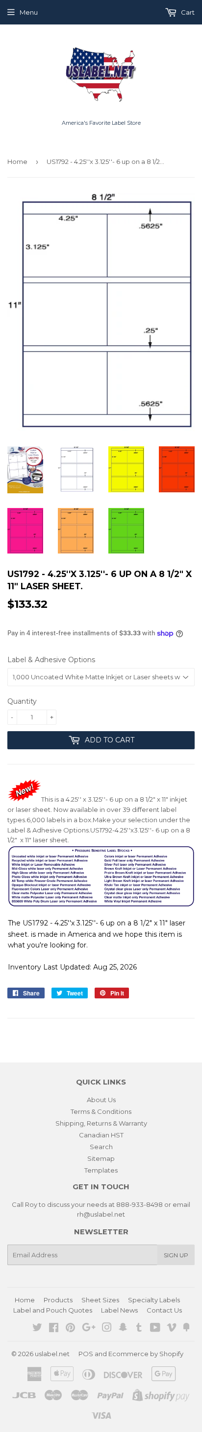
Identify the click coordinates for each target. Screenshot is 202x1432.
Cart (187, 12)
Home (17, 161)
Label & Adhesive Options (51, 659)
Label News (119, 1310)
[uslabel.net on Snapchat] (123, 1329)
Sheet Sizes (100, 1300)
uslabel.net (52, 1354)
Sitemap (101, 1158)
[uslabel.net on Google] (89, 1329)
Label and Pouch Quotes (52, 1310)
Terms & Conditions (101, 1111)
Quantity (22, 701)
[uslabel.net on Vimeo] (172, 1329)
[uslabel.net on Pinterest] (70, 1329)
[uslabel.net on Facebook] (54, 1329)
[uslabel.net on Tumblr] (139, 1329)
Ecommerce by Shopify (145, 1354)
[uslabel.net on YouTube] (155, 1329)
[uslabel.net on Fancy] (186, 1329)
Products (58, 1300)
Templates (101, 1170)
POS (85, 1354)
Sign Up (176, 1255)
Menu (29, 12)
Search (101, 1147)
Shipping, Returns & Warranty (101, 1123)
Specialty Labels (154, 1300)
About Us (101, 1100)
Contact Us (164, 1310)
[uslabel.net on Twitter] (37, 1329)
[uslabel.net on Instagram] (107, 1329)
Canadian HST (101, 1135)
